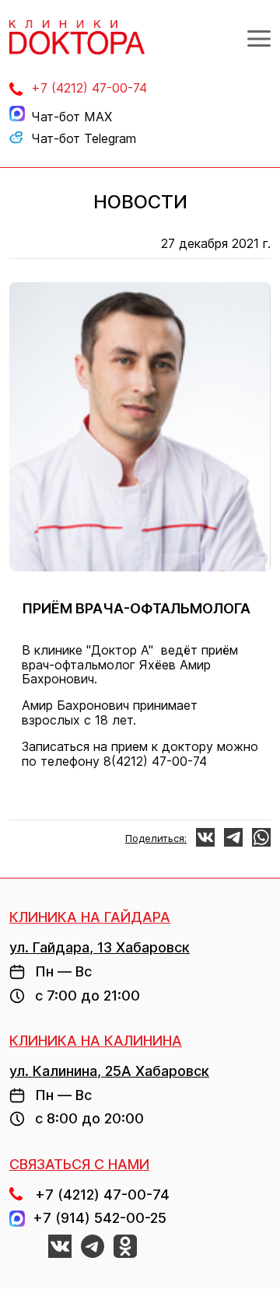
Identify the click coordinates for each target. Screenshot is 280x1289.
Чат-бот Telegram (83, 138)
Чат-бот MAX (71, 117)
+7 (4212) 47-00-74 (89, 88)
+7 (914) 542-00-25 (95, 1218)
